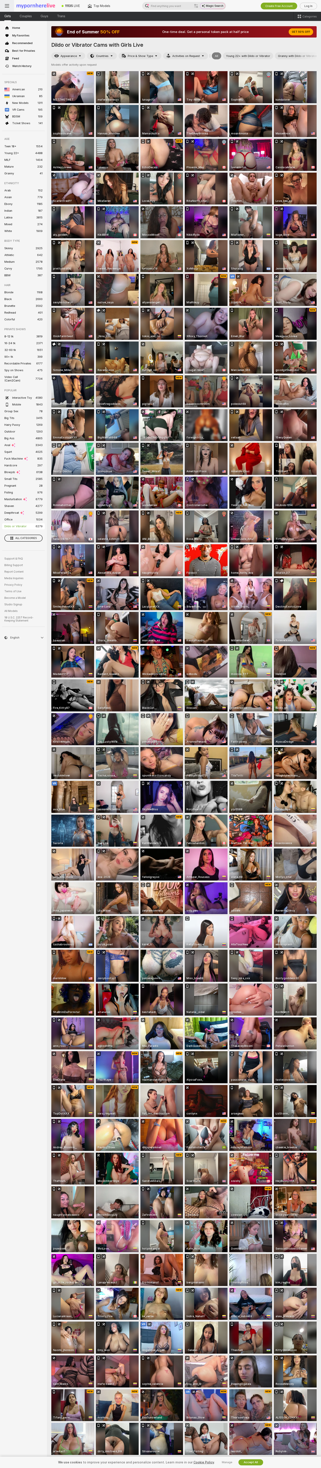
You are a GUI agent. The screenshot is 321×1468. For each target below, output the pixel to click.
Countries (102, 56)
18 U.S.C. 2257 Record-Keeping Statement (18, 619)
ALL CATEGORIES (26, 538)
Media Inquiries (14, 578)
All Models (11, 611)
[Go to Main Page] (36, 6)
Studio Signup (13, 604)
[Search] (196, 6)
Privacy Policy (13, 584)
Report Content (14, 571)
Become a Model (15, 597)
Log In (308, 6)
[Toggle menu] (7, 6)
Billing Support (13, 565)
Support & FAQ (13, 558)
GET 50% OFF (301, 31)
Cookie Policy (203, 1462)
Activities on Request (186, 56)
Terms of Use (12, 591)
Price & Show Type (140, 56)
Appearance (68, 56)
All (216, 56)
